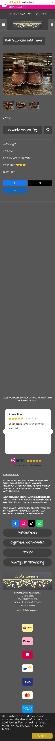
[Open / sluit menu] (3, 24)
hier (11, 502)
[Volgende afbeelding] (47, 74)
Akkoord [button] (42, 736)
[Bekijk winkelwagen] (51, 24)
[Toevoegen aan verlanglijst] (48, 130)
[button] (8, 105)
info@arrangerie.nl (30, 610)
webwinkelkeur (11, 491)
